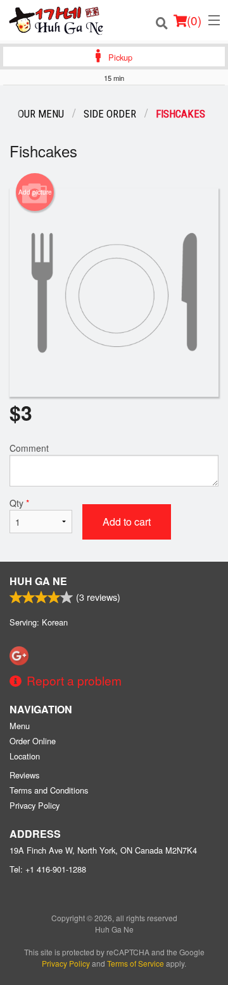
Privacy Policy (35, 805)
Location (25, 756)
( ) (194, 19)
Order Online (33, 741)
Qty (19, 503)
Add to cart (127, 521)
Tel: (48, 869)
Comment (29, 448)
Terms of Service (135, 963)
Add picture (35, 192)
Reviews (24, 775)
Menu (20, 726)
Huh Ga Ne (38, 581)
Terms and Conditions (49, 790)
